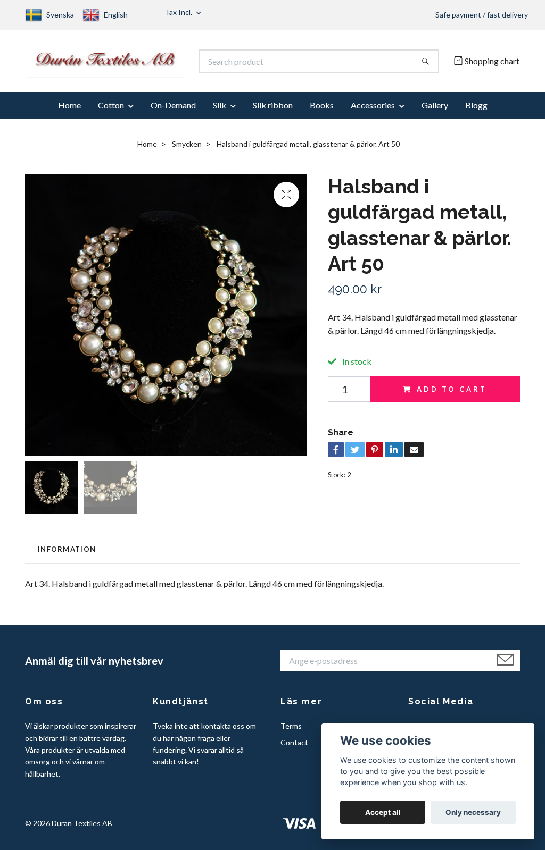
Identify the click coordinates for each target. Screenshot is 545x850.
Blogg (476, 110)
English (116, 14)
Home (69, 110)
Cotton (111, 110)
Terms (291, 731)
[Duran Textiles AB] (149, 64)
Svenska (60, 14)
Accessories (373, 110)
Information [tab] (67, 554)
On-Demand (173, 110)
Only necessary (473, 812)
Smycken (187, 149)
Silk (219, 110)
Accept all (383, 812)
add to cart (451, 394)
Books (322, 110)
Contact (294, 747)
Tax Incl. (179, 11)
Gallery (435, 110)
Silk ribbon (273, 110)
